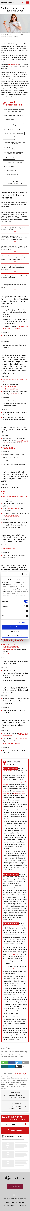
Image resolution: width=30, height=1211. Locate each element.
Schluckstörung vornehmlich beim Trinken (15, 124)
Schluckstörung (13, 64)
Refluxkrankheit (8, 382)
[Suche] (23, 2)
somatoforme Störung (14, 328)
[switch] (26, 606)
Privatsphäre (20, 1202)
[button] (4, 1062)
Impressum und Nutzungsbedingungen (15, 1199)
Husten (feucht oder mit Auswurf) (13, 115)
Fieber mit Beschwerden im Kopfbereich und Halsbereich (14, 110)
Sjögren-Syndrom (8, 447)
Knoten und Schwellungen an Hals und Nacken (15, 143)
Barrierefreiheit (22, 1205)
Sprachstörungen (9, 148)
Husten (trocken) (9, 158)
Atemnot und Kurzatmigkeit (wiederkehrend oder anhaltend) (14, 152)
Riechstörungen (8, 138)
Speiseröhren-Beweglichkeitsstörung (15, 379)
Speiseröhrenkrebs (15, 394)
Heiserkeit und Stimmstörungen (13, 162)
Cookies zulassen (15, 626)
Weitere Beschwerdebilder (15, 182)
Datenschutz (10, 1202)
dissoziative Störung (11, 515)
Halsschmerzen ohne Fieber (12, 129)
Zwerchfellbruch (8, 649)
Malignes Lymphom (14, 508)
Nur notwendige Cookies (15, 635)
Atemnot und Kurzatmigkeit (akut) (13, 134)
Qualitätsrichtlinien (9, 1205)
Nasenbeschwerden (10, 170)
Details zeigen (21, 622)
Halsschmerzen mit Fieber (11, 175)
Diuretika (20, 440)
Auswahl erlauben (15, 631)
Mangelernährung (19, 793)
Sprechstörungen (9, 119)
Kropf (4, 491)
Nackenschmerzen (9, 166)
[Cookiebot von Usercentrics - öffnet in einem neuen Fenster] (21, 574)
